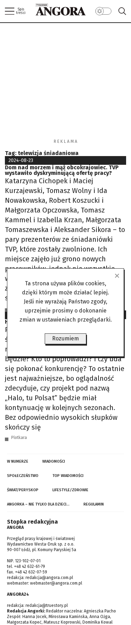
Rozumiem (65, 338)
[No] (116, 275)
